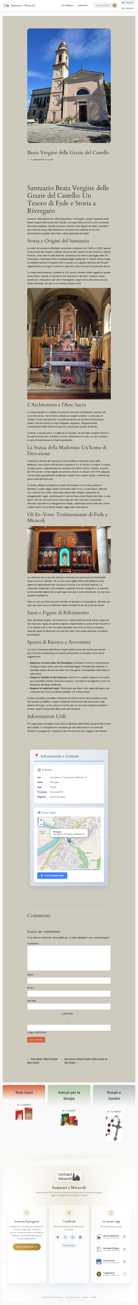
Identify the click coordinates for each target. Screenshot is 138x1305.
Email (30, 988)
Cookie (93, 1297)
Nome (31, 975)
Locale (50, 159)
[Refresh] (69, 1020)
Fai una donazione (25, 1247)
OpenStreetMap (85, 869)
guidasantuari (39, 159)
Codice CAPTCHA (36, 1032)
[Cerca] (115, 5)
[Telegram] (80, 1237)
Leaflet (74, 869)
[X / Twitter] (65, 1237)
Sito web (31, 1001)
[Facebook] (58, 1237)
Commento (33, 943)
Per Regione (67, 5)
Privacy (86, 1297)
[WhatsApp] (73, 1237)
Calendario (83, 5)
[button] (69, 840)
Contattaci (70, 1245)
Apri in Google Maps (54, 875)
